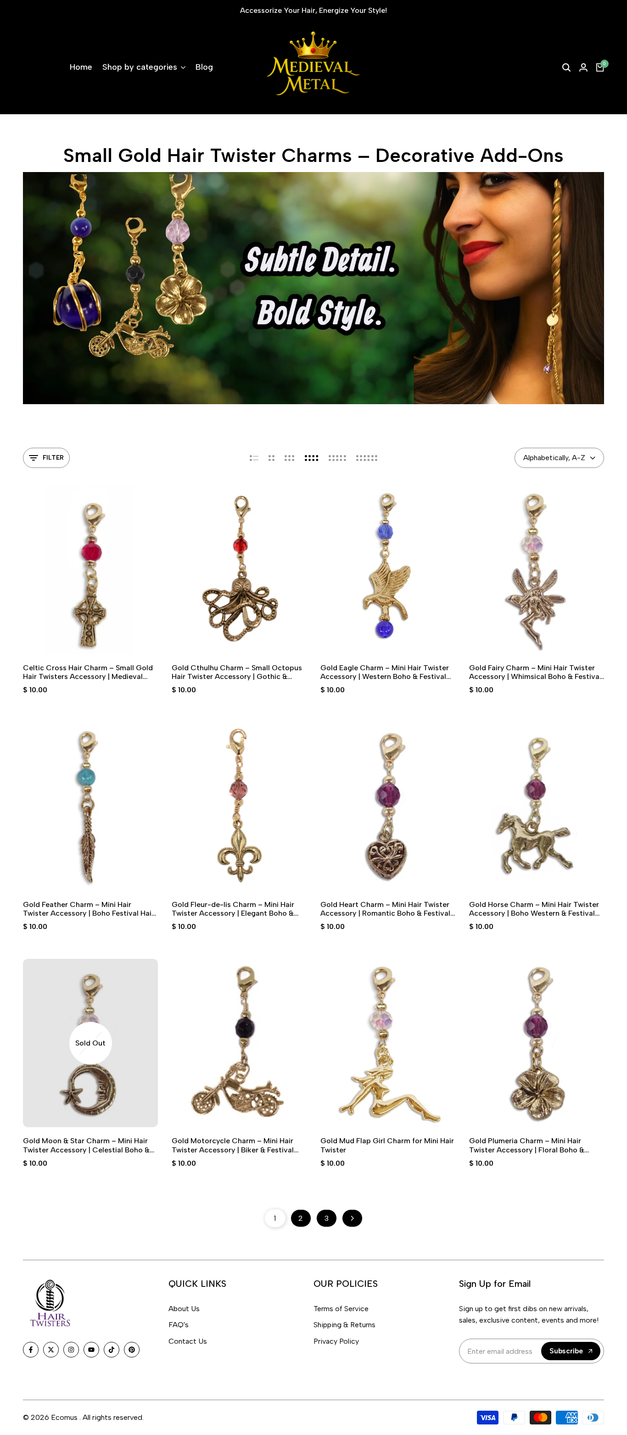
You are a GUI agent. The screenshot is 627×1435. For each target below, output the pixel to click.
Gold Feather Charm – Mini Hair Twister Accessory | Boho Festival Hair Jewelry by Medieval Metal (88, 909)
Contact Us (187, 1341)
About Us (184, 1308)
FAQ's (178, 1324)
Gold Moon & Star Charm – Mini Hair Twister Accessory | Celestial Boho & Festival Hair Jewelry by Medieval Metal (90, 1145)
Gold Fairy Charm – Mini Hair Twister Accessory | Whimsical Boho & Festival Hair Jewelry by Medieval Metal (535, 672)
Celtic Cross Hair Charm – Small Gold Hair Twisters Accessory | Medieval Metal (88, 672)
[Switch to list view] (254, 458)
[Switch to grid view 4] (311, 458)
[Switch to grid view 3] (289, 458)
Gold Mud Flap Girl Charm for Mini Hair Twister (387, 1145)
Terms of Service (341, 1308)
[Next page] (352, 1218)
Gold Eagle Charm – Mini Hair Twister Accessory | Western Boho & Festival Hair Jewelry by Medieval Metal (384, 672)
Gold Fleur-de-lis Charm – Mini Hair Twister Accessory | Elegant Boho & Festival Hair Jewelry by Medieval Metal (239, 909)
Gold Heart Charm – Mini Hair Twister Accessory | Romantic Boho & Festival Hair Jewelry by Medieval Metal (385, 909)
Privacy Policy (336, 1341)
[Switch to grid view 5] (337, 458)
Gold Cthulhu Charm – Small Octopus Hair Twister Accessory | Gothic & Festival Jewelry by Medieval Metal (237, 672)
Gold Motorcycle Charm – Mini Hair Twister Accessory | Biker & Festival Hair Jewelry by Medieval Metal (233, 1145)
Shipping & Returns (344, 1324)
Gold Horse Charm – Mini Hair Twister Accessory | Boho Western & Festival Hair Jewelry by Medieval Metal (534, 909)
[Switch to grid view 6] (367, 458)
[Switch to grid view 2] (271, 458)
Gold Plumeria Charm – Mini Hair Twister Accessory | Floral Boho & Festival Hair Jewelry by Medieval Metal (536, 1145)
